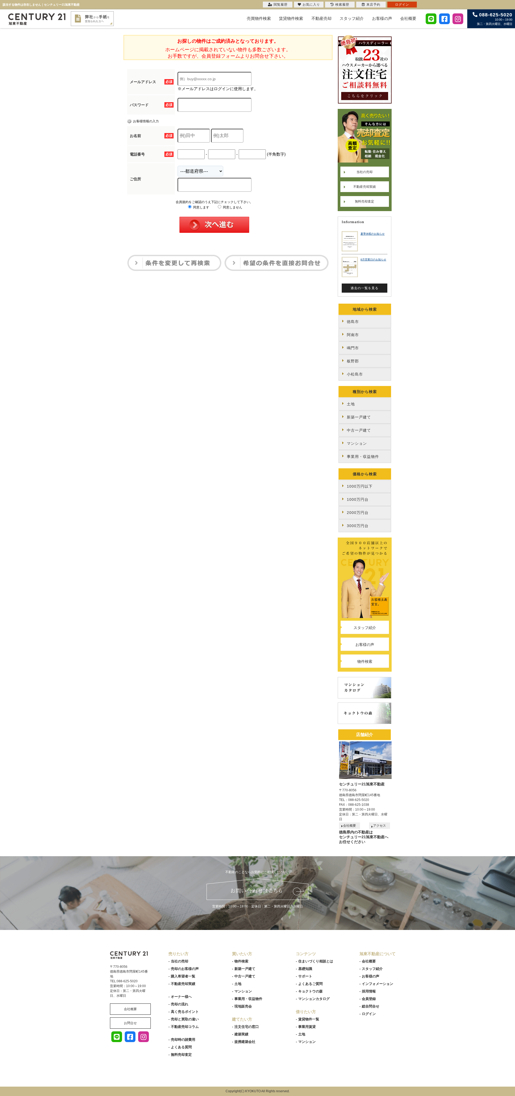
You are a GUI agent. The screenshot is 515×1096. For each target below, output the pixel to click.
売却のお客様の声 (185, 969)
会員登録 (369, 999)
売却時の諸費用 (183, 1040)
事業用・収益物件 (363, 456)
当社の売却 (364, 172)
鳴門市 (353, 348)
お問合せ (130, 1023)
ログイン (369, 1014)
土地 (351, 404)
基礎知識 (305, 969)
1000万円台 (358, 499)
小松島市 (355, 374)
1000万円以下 (360, 486)
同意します (200, 207)
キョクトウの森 (310, 991)
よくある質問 (181, 1047)
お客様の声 (382, 18)
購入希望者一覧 (183, 976)
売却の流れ (179, 1004)
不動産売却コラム (185, 1027)
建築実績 (241, 1034)
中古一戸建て (359, 430)
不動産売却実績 (364, 187)
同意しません (232, 207)
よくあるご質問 (310, 984)
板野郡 (353, 361)
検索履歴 (342, 4)
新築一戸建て (359, 417)
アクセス (379, 825)
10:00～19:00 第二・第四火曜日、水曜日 (494, 18)
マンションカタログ (314, 999)
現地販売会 (243, 1006)
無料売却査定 (364, 201)
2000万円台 (358, 512)
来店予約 (373, 4)
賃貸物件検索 (291, 18)
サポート (305, 976)
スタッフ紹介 (352, 18)
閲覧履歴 (281, 4)
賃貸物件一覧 (308, 1019)
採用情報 (369, 991)
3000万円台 (358, 526)
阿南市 (353, 335)
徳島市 (353, 321)
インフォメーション (377, 984)
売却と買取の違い (185, 1019)
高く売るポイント (185, 1012)
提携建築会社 (244, 1042)
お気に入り (311, 4)
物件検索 (364, 661)
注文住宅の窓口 (246, 1027)
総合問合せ (370, 1006)
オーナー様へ (181, 997)
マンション (357, 443)
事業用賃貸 (307, 1027)
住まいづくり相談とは (315, 961)
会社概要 (408, 18)
